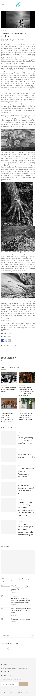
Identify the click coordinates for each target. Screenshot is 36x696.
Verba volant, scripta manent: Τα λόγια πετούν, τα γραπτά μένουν (21, 610)
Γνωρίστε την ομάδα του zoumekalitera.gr (14, 668)
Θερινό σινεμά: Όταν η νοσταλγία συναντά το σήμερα (8, 390)
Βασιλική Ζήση (11, 40)
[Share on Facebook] (2, 340)
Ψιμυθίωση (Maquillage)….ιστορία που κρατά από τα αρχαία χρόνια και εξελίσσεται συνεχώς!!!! (20, 599)
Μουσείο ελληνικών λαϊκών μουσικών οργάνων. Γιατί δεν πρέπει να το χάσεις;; (26, 416)
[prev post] (2, 350)
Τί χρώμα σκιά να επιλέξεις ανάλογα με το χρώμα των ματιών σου (20, 588)
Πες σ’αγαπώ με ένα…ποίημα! (20, 619)
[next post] (33, 350)
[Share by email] (9, 340)
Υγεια (19, 432)
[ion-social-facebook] (2, 648)
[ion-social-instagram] (7, 648)
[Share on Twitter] (6, 340)
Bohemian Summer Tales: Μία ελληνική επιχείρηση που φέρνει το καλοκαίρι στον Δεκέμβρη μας (26, 391)
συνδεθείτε (24, 361)
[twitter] (15, 346)
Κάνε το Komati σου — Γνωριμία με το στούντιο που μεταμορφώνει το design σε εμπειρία (8, 417)
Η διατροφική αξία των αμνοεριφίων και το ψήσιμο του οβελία (26, 454)
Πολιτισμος (4, 30)
